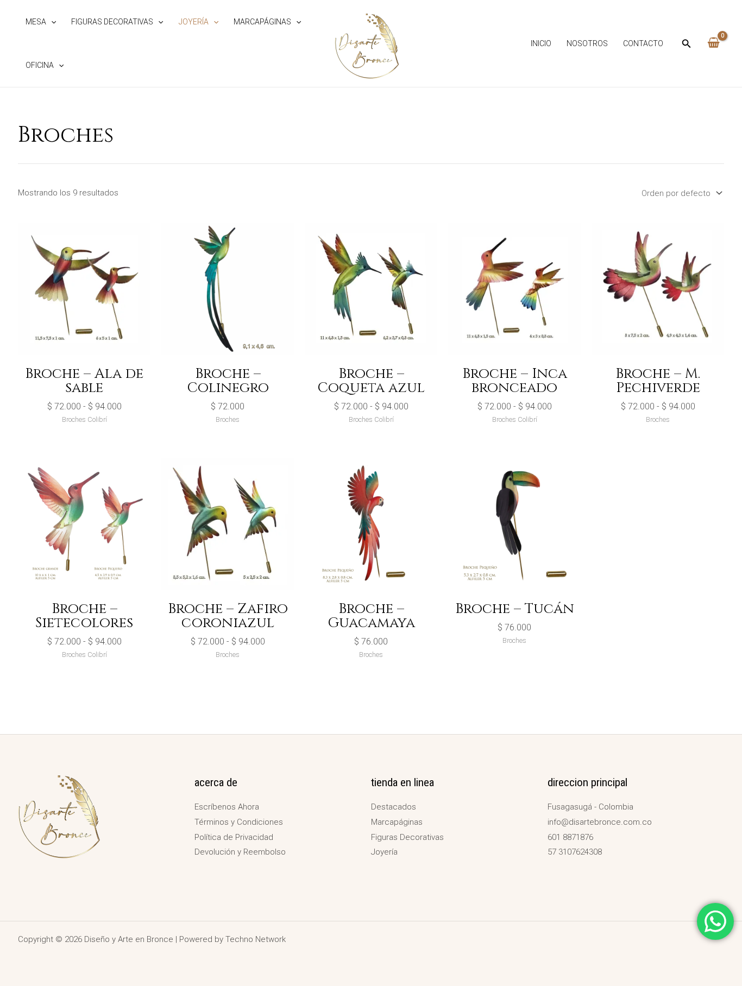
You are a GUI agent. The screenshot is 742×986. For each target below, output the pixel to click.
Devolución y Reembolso (240, 852)
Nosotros (587, 43)
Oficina (40, 65)
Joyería (194, 21)
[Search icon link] (686, 44)
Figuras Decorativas (112, 21)
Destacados (393, 807)
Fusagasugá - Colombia (590, 807)
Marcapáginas (262, 21)
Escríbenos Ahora (226, 807)
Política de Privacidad (233, 837)
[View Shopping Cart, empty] (713, 43)
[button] (51, 21)
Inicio (541, 43)
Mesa (36, 21)
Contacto (643, 43)
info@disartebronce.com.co (600, 822)
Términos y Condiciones (238, 822)
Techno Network (255, 939)
